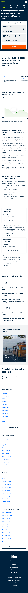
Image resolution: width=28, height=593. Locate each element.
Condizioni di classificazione (14, 577)
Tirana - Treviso (5, 462)
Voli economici (14, 567)
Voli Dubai (4, 404)
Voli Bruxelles (5, 396)
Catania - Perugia (6, 496)
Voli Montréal (5, 416)
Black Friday (14, 569)
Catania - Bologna (6, 484)
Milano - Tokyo (5, 529)
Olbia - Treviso (5, 453)
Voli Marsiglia (5, 410)
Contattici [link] (14, 572)
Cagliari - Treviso (6, 445)
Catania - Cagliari (6, 487)
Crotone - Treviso (6, 447)
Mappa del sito (14, 585)
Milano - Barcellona (7, 515)
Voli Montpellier (6, 413)
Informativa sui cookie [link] (14, 580)
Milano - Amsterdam (7, 512)
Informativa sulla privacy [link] (14, 583)
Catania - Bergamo (6, 481)
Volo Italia (4, 53)
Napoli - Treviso (6, 450)
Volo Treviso (9, 53)
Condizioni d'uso (14, 575)
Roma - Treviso (5, 459)
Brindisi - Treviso (6, 442)
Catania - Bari (5, 478)
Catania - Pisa (5, 498)
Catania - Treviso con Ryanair (9, 382)
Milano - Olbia (5, 527)
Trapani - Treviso (6, 465)
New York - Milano (6, 535)
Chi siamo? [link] (14, 564)
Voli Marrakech (5, 407)
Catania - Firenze (6, 490)
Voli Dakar (4, 401)
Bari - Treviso (5, 439)
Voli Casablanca (6, 399)
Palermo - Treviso (6, 456)
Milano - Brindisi (6, 518)
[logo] (3, 2)
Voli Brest (4, 393)
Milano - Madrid (6, 521)
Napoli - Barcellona (6, 532)
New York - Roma (6, 538)
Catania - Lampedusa (7, 493)
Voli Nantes (5, 419)
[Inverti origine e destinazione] (23, 29)
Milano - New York (6, 524)
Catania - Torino (6, 501)
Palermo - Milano (6, 541)
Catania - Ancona (6, 476)
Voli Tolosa (4, 422)
